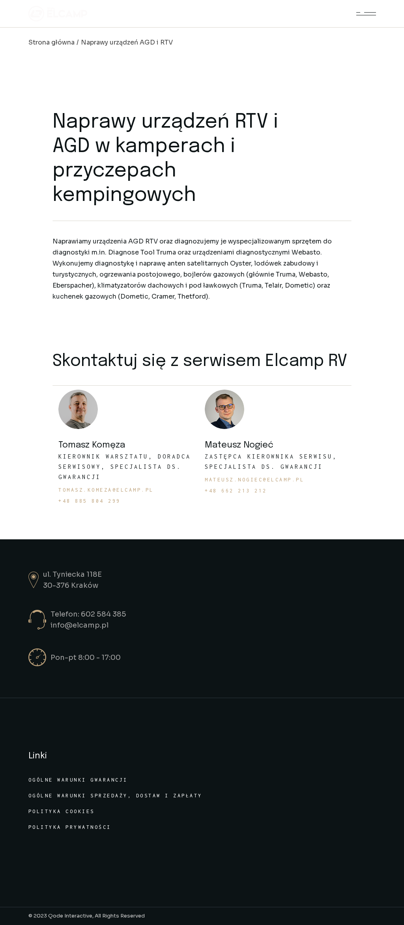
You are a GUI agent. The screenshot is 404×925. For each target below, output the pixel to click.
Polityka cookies (61, 811)
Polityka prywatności (69, 827)
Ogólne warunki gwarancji (78, 780)
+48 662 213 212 (236, 491)
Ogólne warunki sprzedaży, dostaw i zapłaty (115, 796)
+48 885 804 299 (89, 501)
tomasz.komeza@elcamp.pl (106, 490)
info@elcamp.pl (79, 625)
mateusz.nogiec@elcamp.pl (254, 480)
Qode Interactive (70, 915)
